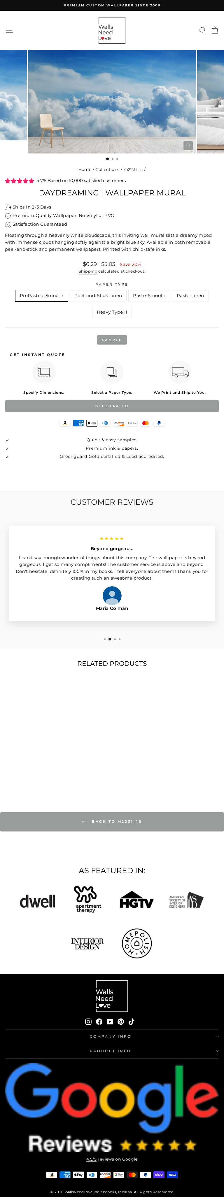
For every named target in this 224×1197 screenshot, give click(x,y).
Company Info (110, 1036)
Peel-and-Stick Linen (98, 295)
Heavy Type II (112, 312)
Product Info (110, 1051)
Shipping (88, 271)
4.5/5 (91, 1159)
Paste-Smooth (149, 295)
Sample (112, 340)
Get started (112, 406)
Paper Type (111, 285)
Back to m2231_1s (116, 821)
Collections (107, 169)
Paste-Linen (190, 295)
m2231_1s (133, 169)
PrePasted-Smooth (41, 295)
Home (84, 169)
